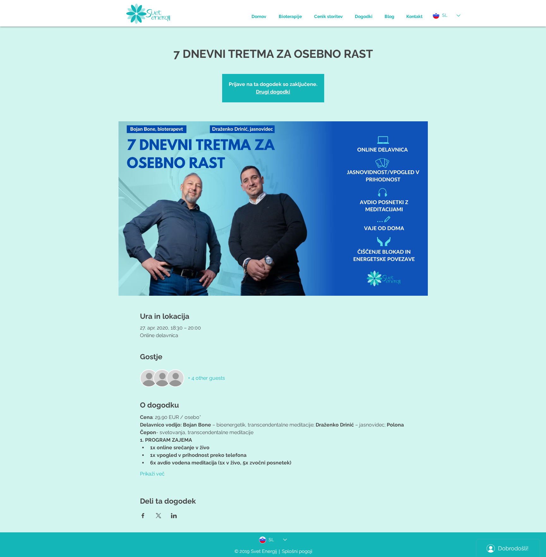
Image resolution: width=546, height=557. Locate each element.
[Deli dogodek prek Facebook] (143, 515)
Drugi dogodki (273, 92)
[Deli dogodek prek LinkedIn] (174, 515)
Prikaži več (152, 474)
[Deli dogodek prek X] (158, 515)
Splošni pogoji (297, 551)
